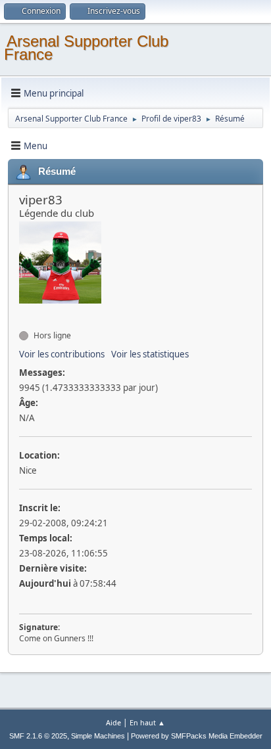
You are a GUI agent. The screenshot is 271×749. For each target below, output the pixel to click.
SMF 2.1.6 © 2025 (38, 736)
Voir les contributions (62, 354)
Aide (113, 722)
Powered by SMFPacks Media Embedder (196, 736)
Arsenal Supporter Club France (86, 47)
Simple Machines (98, 736)
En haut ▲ (147, 722)
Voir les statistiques (150, 354)
